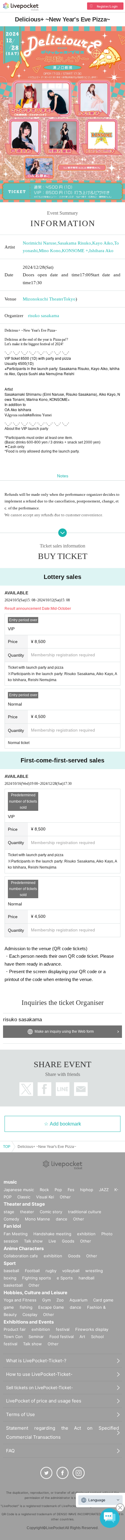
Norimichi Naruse (39, 243)
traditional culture (84, 1211)
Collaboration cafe (21, 1255)
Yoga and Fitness (20, 1300)
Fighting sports (36, 1277)
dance (61, 1219)
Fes (71, 1189)
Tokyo (69, 299)
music (10, 1182)
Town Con (13, 1336)
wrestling (94, 1270)
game (9, 1307)
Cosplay (29, 1314)
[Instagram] (79, 1473)
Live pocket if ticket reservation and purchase (21, 6)
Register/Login (107, 6)
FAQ (10, 1451)
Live (52, 1241)
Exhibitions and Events (29, 1322)
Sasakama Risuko (74, 243)
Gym (46, 1300)
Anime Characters (24, 1248)
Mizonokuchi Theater (43, 299)
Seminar (36, 1336)
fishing (26, 1307)
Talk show (33, 1241)
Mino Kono (50, 250)
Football (32, 1270)
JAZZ (104, 1189)
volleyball (70, 1270)
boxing (10, 1277)
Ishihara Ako (101, 250)
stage (9, 1211)
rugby (51, 1270)
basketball (13, 1285)
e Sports (65, 1277)
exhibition (86, 1233)
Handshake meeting (52, 1233)
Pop (58, 1189)
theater (27, 1211)
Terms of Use (20, 1414)
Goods (68, 1241)
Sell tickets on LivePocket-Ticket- (39, 1387)
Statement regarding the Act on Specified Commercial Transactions (62, 1432)
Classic (23, 1196)
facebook (44, 1089)
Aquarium (78, 1300)
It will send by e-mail (81, 1089)
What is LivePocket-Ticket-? (36, 1360)
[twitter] (46, 1473)
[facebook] (62, 1473)
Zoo (60, 1300)
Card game (103, 1300)
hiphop (86, 1189)
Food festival (61, 1336)
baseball (11, 1270)
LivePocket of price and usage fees (43, 1401)
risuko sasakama (43, 315)
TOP (6, 1147)
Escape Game (51, 1307)
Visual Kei (45, 1196)
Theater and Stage (24, 1204)
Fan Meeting (16, 1233)
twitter (26, 1089)
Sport (10, 1263)
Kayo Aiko (102, 243)
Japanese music (19, 1189)
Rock (44, 1189)
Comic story (51, 1211)
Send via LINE (62, 1089)
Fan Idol (12, 1226)
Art (82, 1336)
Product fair (15, 1329)
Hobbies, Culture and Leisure (35, 1292)
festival (62, 1329)
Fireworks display (91, 1329)
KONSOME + (75, 250)
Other (65, 1196)
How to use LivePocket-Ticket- (39, 1374)
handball (86, 1277)
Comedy (11, 1219)
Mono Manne (37, 1219)
